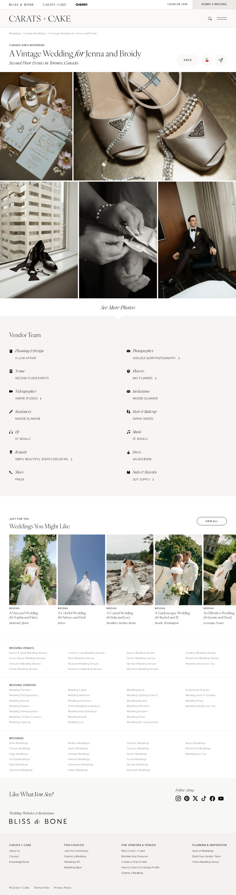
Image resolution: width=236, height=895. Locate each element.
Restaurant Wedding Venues (85, 669)
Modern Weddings (79, 743)
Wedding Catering (20, 722)
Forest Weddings (137, 759)
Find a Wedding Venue (205, 861)
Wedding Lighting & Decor (142, 695)
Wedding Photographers (23, 695)
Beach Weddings (196, 743)
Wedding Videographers (23, 711)
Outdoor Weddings (138, 743)
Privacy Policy (63, 887)
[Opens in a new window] (21, 4)
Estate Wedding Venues (23, 669)
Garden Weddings (137, 764)
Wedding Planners (20, 690)
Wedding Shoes (136, 716)
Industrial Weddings (21, 770)
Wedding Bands (77, 716)
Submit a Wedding (75, 856)
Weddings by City (196, 754)
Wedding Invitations (79, 700)
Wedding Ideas (73, 867)
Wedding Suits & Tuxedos (201, 695)
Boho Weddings (18, 743)
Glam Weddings (18, 764)
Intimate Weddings (79, 759)
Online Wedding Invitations (84, 706)
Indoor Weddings (78, 770)
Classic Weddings (19, 748)
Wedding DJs (76, 722)
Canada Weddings (34, 33)
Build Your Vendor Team (206, 856)
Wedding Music (136, 690)
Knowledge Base (19, 861)
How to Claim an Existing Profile (140, 867)
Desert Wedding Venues (141, 658)
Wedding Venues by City (200, 663)
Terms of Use (42, 887)
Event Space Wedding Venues (27, 658)
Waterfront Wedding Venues (202, 658)
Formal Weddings (19, 759)
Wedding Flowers (19, 706)
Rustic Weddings (78, 748)
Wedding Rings (194, 700)
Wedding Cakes (77, 690)
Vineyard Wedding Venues (25, 663)
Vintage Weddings (79, 754)
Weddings (15, 33)
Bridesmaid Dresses (197, 690)
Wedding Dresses (137, 711)
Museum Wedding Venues (83, 663)
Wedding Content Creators (25, 716)
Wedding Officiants (138, 706)
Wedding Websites (79, 695)
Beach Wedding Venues (141, 652)
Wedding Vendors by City (201, 706)
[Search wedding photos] (82, 4)
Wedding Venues (19, 700)
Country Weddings (138, 748)
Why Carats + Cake (133, 850)
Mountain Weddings (138, 770)
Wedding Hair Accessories (142, 722)
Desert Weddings (137, 754)
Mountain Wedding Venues (143, 669)
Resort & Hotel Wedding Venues (28, 652)
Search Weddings (203, 850)
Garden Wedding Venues (141, 663)
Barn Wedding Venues (81, 658)
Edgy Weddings (18, 754)
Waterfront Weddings (198, 748)
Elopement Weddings (80, 764)
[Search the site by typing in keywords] (208, 19)
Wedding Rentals (137, 700)
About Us (14, 850)
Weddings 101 (72, 861)
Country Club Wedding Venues (86, 652)
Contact (14, 856)
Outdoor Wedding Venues (201, 652)
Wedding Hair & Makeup (82, 711)
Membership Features (134, 856)
